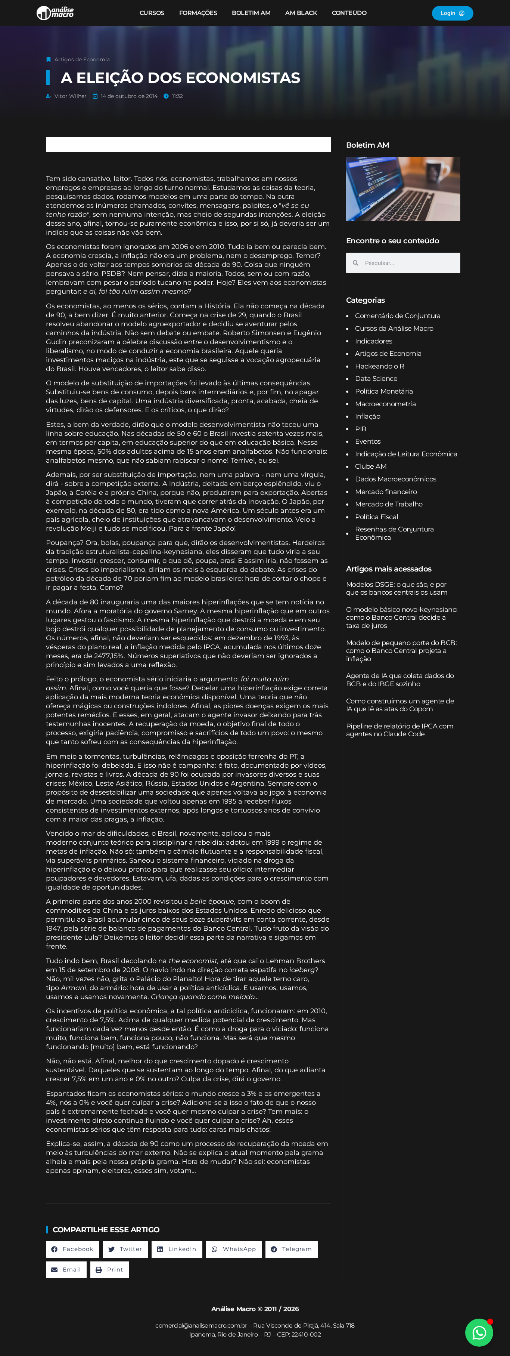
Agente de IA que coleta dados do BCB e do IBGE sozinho (400, 680)
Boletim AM (251, 12)
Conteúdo (349, 12)
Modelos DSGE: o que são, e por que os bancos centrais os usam (397, 588)
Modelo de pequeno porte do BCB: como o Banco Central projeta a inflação (401, 651)
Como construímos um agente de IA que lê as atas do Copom (400, 705)
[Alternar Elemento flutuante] (479, 1333)
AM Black (301, 12)
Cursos (152, 12)
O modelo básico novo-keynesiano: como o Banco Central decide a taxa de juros (402, 617)
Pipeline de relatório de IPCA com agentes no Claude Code (400, 730)
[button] (72, 1249)
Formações (198, 12)
